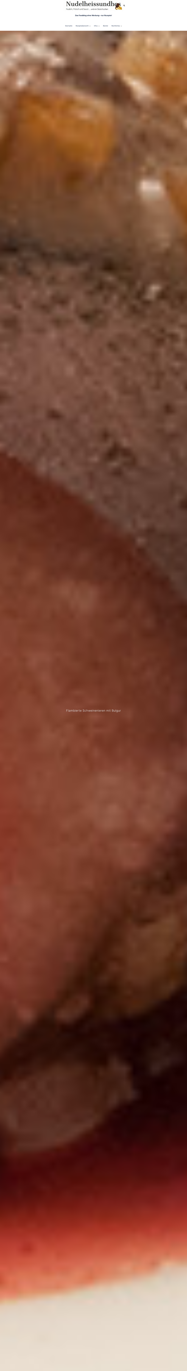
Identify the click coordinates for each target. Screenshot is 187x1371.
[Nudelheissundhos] (93, 5)
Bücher (105, 26)
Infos (96, 26)
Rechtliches (116, 26)
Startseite (68, 26)
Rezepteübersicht (82, 26)
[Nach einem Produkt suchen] (124, 5)
